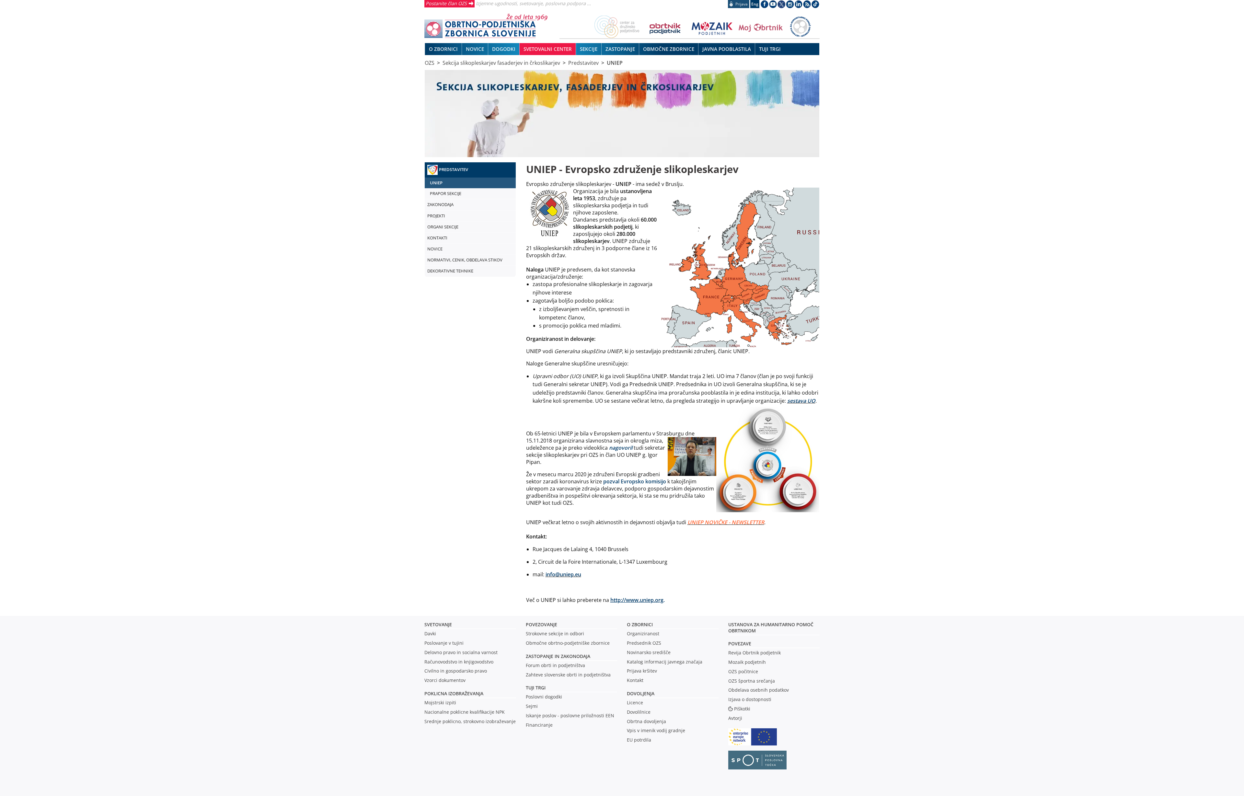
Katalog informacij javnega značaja (664, 662)
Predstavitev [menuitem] (453, 169)
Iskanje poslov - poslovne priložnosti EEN (570, 715)
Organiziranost (643, 633)
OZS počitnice (743, 671)
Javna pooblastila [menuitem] (726, 49)
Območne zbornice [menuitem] (668, 49)
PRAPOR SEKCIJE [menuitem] (445, 193)
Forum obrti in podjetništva (555, 665)
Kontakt (635, 680)
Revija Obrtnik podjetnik (754, 653)
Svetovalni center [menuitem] (548, 49)
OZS (429, 62)
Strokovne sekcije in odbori (555, 633)
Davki (430, 633)
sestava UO (801, 400)
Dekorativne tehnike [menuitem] (450, 271)
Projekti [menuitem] (436, 216)
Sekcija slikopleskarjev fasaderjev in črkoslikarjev (501, 62)
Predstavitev (583, 62)
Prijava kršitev (642, 671)
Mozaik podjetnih (747, 662)
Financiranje (539, 725)
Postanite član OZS (446, 3)
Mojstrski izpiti (440, 702)
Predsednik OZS (644, 643)
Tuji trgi (536, 688)
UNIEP (615, 62)
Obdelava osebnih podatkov (758, 690)
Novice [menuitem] (475, 49)
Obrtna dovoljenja (646, 721)
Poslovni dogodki (544, 697)
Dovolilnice (639, 712)
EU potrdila (639, 740)
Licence (635, 702)
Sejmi (532, 706)
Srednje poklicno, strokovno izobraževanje (470, 721)
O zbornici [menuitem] (443, 49)
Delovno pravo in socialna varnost (461, 652)
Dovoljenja (640, 693)
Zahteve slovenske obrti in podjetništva (568, 675)
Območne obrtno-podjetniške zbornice (568, 643)
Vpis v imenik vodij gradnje (656, 730)
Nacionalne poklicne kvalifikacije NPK (464, 712)
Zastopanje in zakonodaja (558, 656)
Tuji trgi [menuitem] (770, 49)
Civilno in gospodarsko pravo (455, 671)
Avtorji (735, 718)
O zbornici (640, 624)
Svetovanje (438, 624)
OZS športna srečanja (751, 681)
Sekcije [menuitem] (588, 49)
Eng (754, 4)
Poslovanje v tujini (444, 643)
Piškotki (742, 709)
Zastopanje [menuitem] (620, 49)
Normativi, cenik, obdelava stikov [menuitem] (464, 260)
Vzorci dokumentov (445, 680)
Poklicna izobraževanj (452, 693)
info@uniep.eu (563, 574)
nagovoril (620, 447)
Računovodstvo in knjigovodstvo (458, 662)
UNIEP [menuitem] (436, 183)
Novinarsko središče (649, 652)
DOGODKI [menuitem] (503, 49)
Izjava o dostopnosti (749, 699)
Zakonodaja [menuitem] (440, 204)
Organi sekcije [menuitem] (442, 227)
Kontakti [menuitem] (437, 238)
